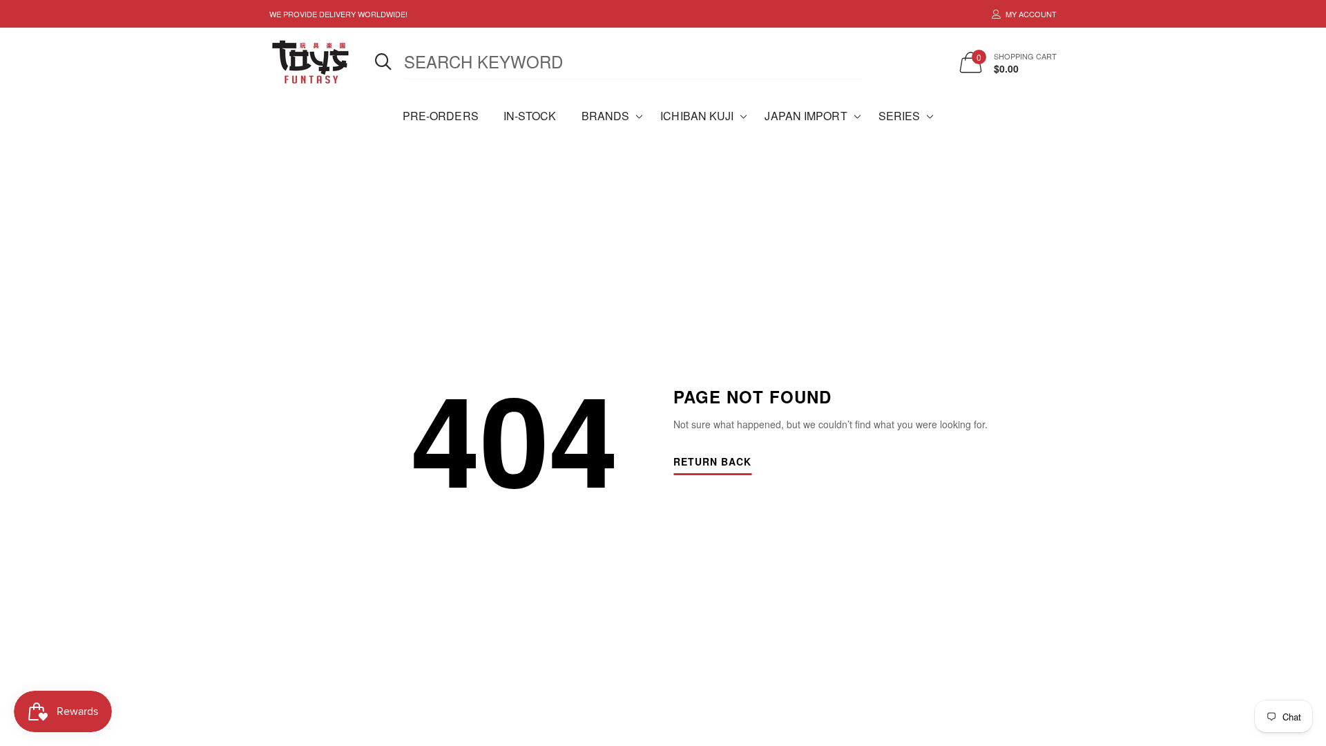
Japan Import (806, 116)
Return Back (712, 462)
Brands (606, 116)
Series (899, 116)
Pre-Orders (441, 116)
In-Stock (530, 116)
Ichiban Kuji (696, 116)
